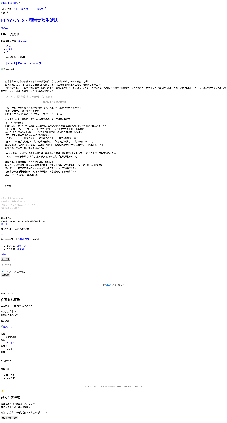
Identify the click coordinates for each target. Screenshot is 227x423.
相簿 (8, 46)
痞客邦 (21, 239)
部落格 (9, 49)
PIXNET (94, 386)
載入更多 (5, 259)
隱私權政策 (128, 386)
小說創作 (21, 249)
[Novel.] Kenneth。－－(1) (24, 63)
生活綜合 (22, 41)
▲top (3, 254)
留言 (27, 239)
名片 (8, 52)
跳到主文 (5, 28)
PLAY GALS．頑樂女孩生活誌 (29, 20)
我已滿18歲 (6, 418)
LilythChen (6, 224)
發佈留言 (5, 275)
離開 (15, 418)
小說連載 (21, 246)
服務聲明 (138, 386)
